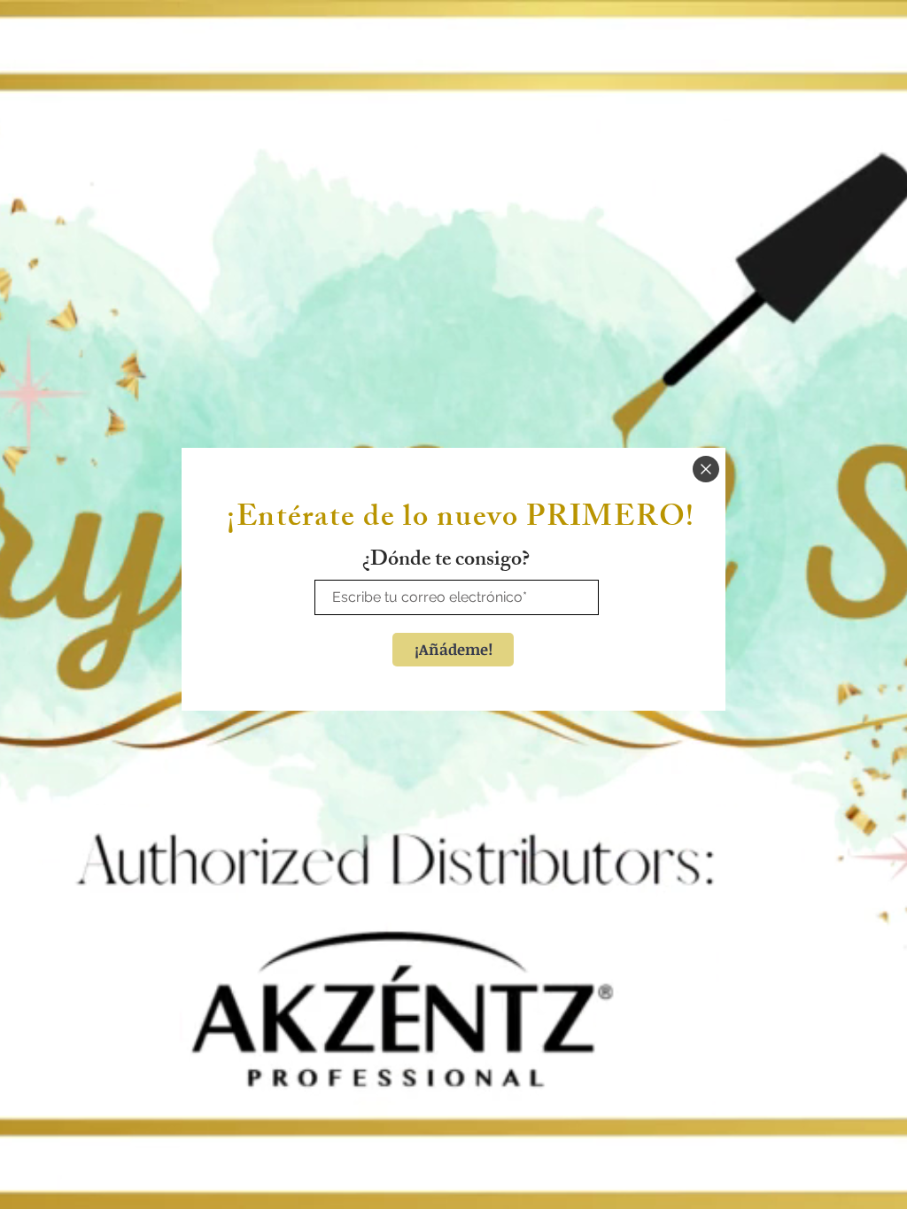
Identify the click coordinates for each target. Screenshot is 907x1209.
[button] (706, 469)
